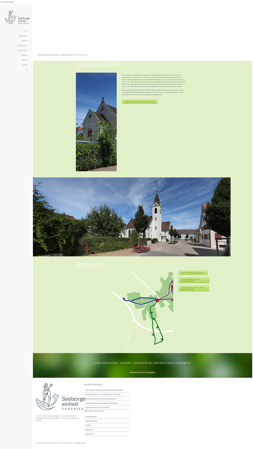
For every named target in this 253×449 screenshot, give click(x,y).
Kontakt (88, 425)
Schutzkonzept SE (91, 421)
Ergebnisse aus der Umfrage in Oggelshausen (100, 399)
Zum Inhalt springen (7, 2)
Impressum (89, 429)
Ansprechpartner (91, 416)
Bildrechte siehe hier (80, 443)
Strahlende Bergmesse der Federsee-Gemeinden (101, 403)
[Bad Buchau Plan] (161, 271)
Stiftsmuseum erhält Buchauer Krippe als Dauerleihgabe (104, 390)
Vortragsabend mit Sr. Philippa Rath (97, 407)
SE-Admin (66, 55)
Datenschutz (89, 434)
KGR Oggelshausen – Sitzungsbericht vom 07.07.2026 (103, 394)
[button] (16, 69)
